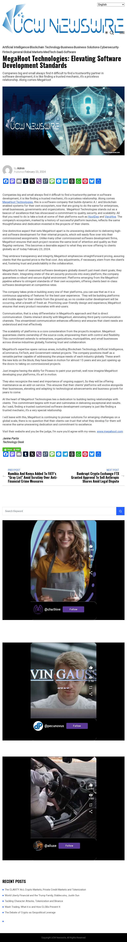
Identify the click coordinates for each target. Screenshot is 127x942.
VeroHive (110, 216)
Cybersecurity (109, 47)
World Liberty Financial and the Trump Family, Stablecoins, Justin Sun (42, 895)
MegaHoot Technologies (17, 202)
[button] (122, 33)
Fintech (7, 52)
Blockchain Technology (45, 47)
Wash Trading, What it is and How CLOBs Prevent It (32, 906)
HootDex (93, 216)
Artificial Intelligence (15, 47)
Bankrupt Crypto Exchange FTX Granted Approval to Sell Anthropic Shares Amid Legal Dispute (95, 477)
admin (20, 168)
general (18, 52)
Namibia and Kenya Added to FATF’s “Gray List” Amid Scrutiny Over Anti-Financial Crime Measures (32, 477)
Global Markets (33, 52)
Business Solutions (86, 47)
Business (67, 47)
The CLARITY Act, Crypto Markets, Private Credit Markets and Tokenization (45, 889)
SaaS (60, 52)
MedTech (49, 52)
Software (70, 52)
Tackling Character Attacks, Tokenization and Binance (34, 901)
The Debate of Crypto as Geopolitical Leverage (30, 912)
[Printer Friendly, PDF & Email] (11, 449)
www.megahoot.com (110, 431)
